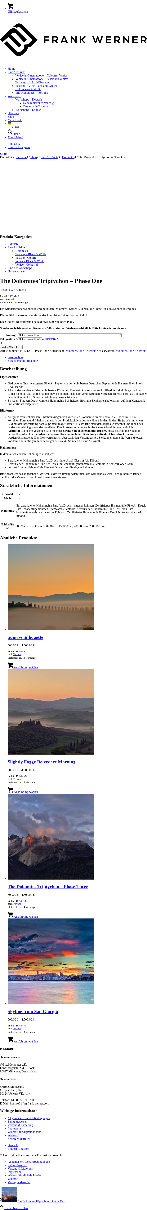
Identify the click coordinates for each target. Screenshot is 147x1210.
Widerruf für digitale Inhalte (24, 1131)
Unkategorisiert (17, 271)
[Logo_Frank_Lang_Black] (73, 62)
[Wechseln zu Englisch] (17, 127)
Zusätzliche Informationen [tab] (23, 360)
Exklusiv (13, 244)
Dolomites (21, 250)
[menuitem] (77, 68)
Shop (3, 153)
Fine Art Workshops (20, 268)
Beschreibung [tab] (16, 357)
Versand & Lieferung (20, 1125)
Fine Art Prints (16, 247)
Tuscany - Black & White (30, 254)
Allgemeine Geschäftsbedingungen (29, 1118)
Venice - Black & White (29, 261)
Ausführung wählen (25, 667)
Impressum (14, 1128)
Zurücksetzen (50, 339)
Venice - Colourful (26, 264)
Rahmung (9, 335)
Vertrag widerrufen (19, 1138)
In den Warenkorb (11, 347)
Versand (10, 299)
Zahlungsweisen (17, 1121)
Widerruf (13, 1135)
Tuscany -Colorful (26, 257)
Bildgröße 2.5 (9, 339)
